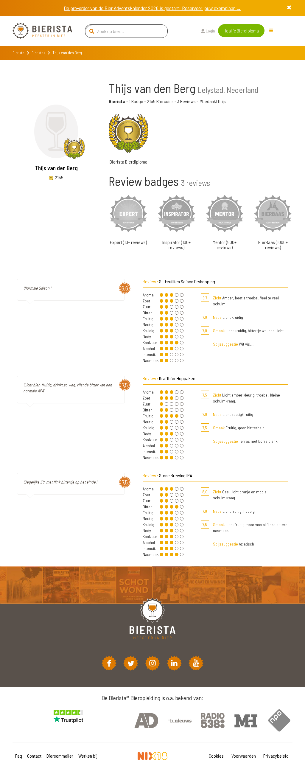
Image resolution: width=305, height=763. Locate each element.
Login (210, 30)
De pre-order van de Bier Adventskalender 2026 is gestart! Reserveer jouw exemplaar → (152, 8)
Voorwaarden (243, 756)
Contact (34, 756)
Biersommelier (59, 756)
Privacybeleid (276, 756)
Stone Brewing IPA (175, 475)
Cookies (216, 756)
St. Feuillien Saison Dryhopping (187, 281)
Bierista (18, 52)
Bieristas (38, 52)
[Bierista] (38, 31)
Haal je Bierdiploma (241, 30)
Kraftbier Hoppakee (177, 378)
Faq (18, 756)
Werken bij (87, 756)
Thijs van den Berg (56, 167)
